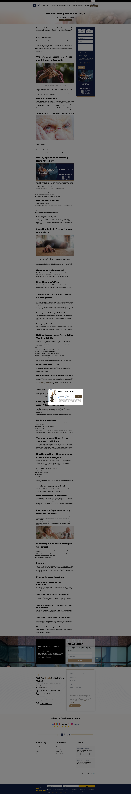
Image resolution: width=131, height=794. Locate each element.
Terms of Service (64, 402)
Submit (78, 396)
